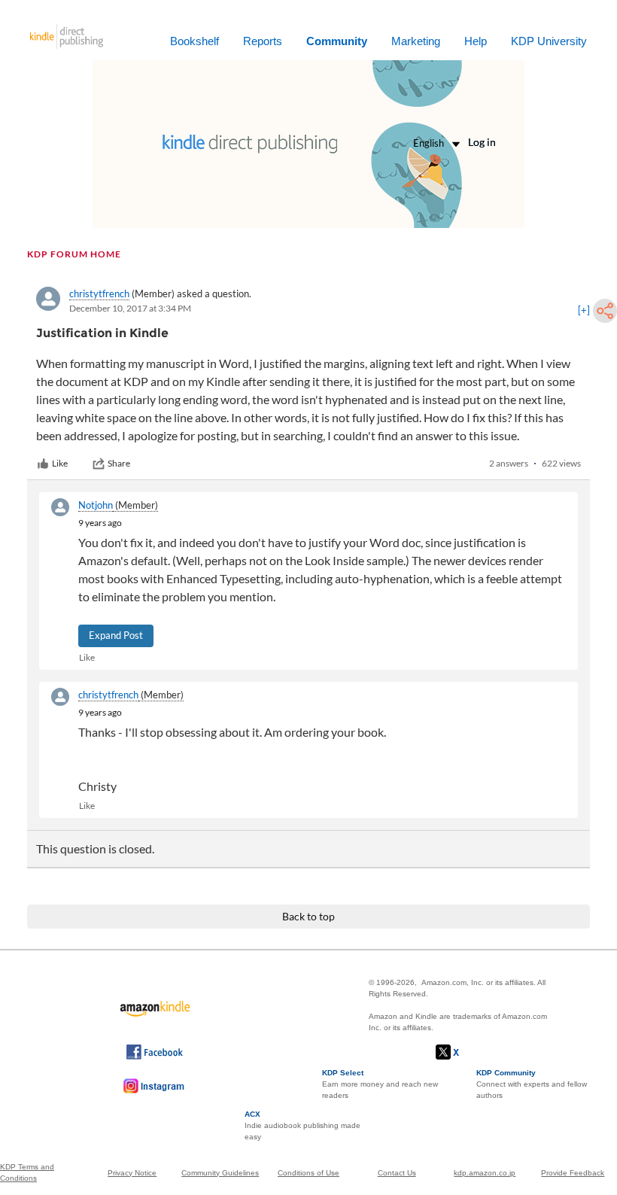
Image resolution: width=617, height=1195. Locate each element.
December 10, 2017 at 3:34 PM (130, 308)
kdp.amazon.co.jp (484, 1173)
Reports (262, 41)
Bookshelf (194, 41)
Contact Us (397, 1173)
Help (475, 41)
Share (119, 463)
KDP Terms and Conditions (27, 1172)
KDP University (549, 41)
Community (336, 41)
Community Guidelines (220, 1173)
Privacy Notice (132, 1173)
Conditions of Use (308, 1173)
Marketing (415, 41)
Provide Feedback (572, 1173)
